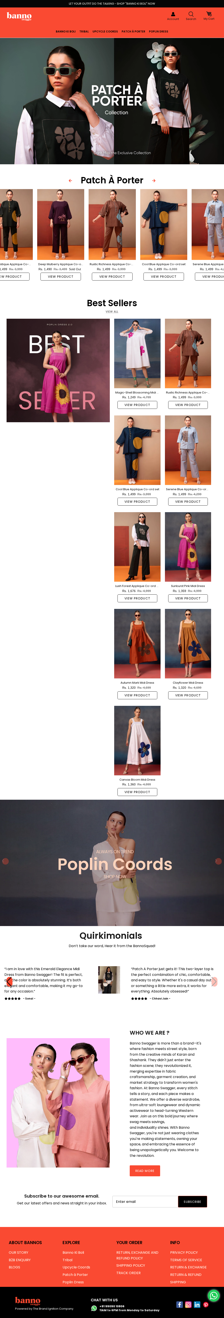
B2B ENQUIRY (20, 1260)
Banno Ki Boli (66, 31)
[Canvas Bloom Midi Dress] (137, 740)
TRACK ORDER (128, 1272)
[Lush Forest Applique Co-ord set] (137, 547)
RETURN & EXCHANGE (188, 1267)
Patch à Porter (133, 31)
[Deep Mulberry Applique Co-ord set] (60, 224)
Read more (144, 1171)
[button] (214, 982)
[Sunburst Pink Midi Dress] (188, 547)
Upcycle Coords (105, 31)
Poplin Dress (158, 31)
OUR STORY (18, 1252)
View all (112, 311)
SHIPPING (178, 1282)
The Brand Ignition (45, 1309)
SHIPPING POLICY (130, 1265)
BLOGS (14, 1267)
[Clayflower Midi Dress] (188, 643)
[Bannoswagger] (19, 16)
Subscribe (192, 1202)
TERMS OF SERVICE (186, 1260)
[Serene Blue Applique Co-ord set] (188, 450)
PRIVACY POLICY (184, 1252)
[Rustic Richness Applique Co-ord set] (112, 224)
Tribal (84, 31)
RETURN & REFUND (185, 1274)
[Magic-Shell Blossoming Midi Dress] (137, 353)
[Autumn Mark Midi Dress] (137, 643)
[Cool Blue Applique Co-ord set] (163, 224)
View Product (61, 276)
